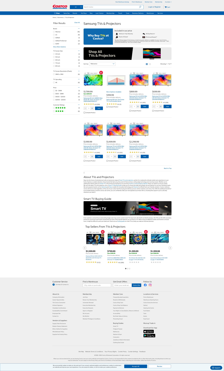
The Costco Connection (58, 302)
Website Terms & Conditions (94, 351)
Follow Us (147, 281)
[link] (93, 89)
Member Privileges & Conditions (91, 319)
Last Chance (99, 13)
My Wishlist (86, 316)
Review (159, 366)
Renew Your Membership (90, 300)
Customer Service (59, 281)
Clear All (77, 22)
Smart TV (102, 183)
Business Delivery (138, 13)
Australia (167, 2)
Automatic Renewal (88, 302)
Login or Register (154, 7)
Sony (110, 187)
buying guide (121, 221)
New (91, 13)
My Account (86, 313)
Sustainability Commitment (59, 311)
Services (160, 13)
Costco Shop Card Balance (120, 305)
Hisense (136, 187)
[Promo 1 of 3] (125, 268)
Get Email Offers (120, 281)
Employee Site (56, 313)
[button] (141, 7)
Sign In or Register (88, 311)
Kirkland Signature (57, 305)
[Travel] (122, 13)
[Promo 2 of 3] (127, 268)
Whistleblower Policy (58, 331)
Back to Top (168, 168)
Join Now (85, 297)
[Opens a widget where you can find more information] (216, 368)
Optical (145, 305)
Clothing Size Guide (118, 342)
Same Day (67, 13)
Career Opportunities (58, 300)
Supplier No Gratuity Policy (59, 334)
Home (54, 17)
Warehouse (150, 13)
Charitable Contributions (59, 308)
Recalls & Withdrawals (119, 300)
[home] (60, 7)
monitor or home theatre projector (138, 183)
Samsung (104, 187)
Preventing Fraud (118, 319)
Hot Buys (84, 13)
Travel (120, 13)
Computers (116, 337)
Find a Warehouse (90, 281)
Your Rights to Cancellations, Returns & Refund (126, 311)
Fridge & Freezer (117, 329)
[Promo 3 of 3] (129, 268)
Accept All (135, 366)
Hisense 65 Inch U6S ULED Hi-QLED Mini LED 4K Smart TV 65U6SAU (94, 257)
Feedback (142, 351)
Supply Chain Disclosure (59, 323)
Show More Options (59, 47)
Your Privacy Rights (111, 351)
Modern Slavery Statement (59, 326)
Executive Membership (89, 305)
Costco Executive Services (150, 302)
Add (99, 108)
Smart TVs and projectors (126, 180)
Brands (75, 13)
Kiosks (145, 316)
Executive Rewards (88, 308)
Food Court (146, 319)
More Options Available (113, 92)
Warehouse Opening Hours (150, 300)
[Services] (163, 13)
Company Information (58, 297)
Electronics (60, 17)
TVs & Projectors (69, 17)
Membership (110, 13)
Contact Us (55, 316)
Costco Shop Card (118, 302)
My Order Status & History (120, 316)
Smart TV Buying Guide (115, 185)
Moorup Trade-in (149, 323)
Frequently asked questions (121, 297)
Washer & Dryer (117, 334)
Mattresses (116, 331)
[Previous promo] (84, 248)
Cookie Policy (122, 351)
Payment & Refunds (118, 308)
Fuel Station (146, 311)
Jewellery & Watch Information (121, 340)
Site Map (81, 351)
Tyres (127, 13)
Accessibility (116, 313)
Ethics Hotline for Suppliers (60, 329)
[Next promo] (170, 248)
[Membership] (114, 13)
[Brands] (77, 13)
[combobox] (76, 7)
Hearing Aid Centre (148, 308)
